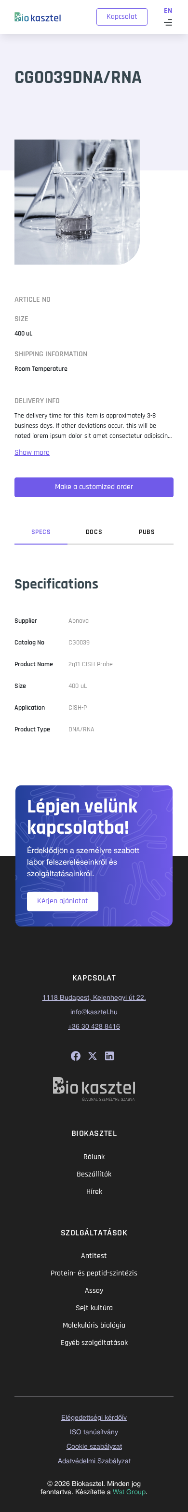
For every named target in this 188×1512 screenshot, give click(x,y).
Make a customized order (94, 487)
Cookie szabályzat (94, 1447)
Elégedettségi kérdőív (94, 1418)
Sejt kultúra (94, 1308)
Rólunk (94, 1157)
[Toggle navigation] (168, 22)
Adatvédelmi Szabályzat (94, 1461)
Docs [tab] (94, 532)
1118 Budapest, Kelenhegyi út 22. (94, 998)
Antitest (94, 1256)
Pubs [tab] (147, 532)
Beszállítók (94, 1174)
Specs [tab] (41, 532)
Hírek (94, 1192)
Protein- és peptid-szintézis (94, 1273)
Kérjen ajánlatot (62, 901)
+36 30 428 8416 (94, 1027)
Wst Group (129, 1492)
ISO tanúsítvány (94, 1432)
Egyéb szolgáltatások (94, 1343)
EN (168, 11)
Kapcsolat (122, 17)
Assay (94, 1291)
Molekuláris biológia (94, 1325)
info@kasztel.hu (94, 1012)
